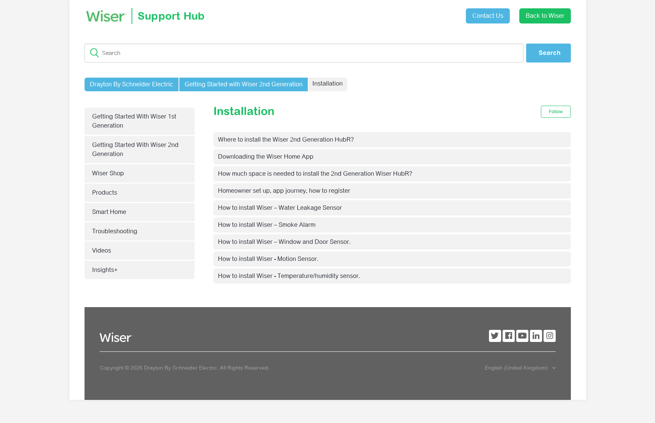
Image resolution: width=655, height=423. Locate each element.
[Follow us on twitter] (495, 336)
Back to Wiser (545, 15)
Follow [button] (556, 111)
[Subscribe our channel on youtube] (522, 336)
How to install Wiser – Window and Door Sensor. (284, 241)
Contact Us (487, 15)
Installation (327, 83)
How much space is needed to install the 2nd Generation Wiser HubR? (315, 173)
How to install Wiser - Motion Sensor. (268, 258)
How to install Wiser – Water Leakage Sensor (280, 207)
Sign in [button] (441, 12)
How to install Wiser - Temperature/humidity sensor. (289, 275)
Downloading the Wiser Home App (265, 156)
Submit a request (398, 13)
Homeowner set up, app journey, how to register (284, 190)
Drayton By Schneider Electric (131, 84)
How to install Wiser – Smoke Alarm (266, 224)
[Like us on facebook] (509, 336)
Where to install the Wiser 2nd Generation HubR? (286, 139)
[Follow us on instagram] (550, 336)
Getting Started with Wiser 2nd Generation (243, 84)
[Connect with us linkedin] (536, 336)
